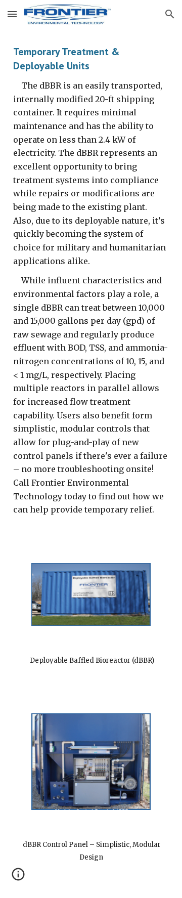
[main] (91, 289)
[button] (12, 14)
